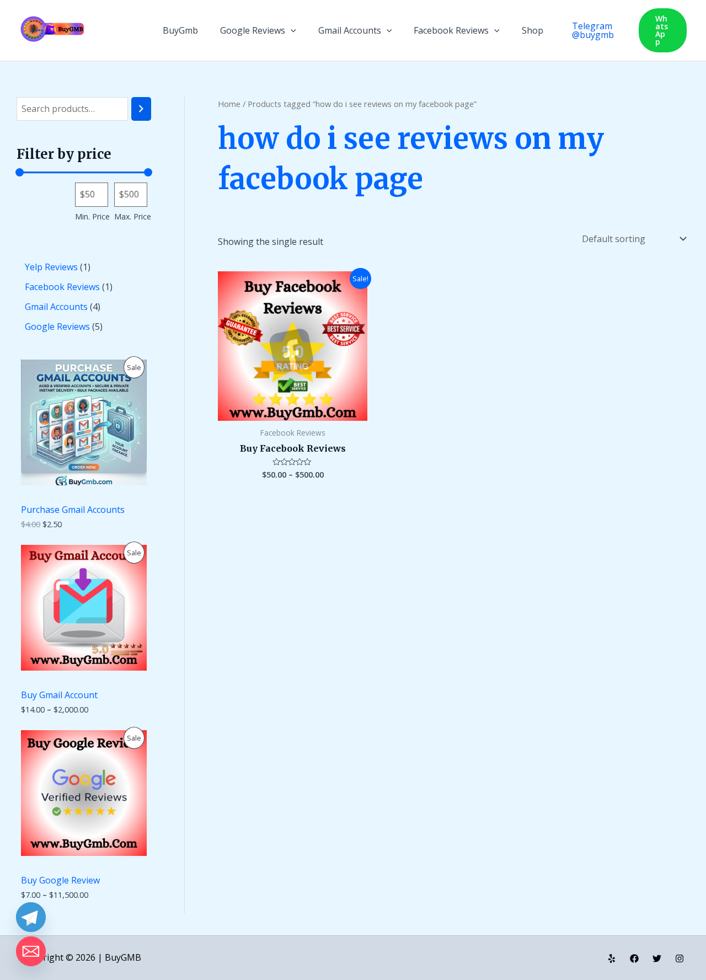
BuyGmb (180, 30)
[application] (290, 30)
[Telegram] (31, 917)
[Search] (141, 109)
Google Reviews (252, 30)
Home (229, 103)
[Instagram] (679, 958)
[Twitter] (656, 958)
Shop (532, 30)
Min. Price (92, 216)
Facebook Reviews (451, 30)
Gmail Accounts (349, 30)
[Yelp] (611, 958)
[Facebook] (634, 958)
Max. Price (132, 216)
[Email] (31, 951)
